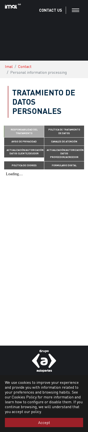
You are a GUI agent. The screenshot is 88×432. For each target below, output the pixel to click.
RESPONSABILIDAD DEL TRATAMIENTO (24, 131)
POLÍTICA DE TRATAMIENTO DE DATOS (64, 131)
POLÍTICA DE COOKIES (24, 165)
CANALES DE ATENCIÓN (64, 141)
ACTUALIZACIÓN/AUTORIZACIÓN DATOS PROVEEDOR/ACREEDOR (65, 153)
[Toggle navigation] (75, 10)
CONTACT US (50, 10)
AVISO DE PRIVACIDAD (24, 141)
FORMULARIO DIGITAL (64, 165)
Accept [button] (44, 422)
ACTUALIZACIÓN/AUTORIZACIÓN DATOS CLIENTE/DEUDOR (25, 151)
